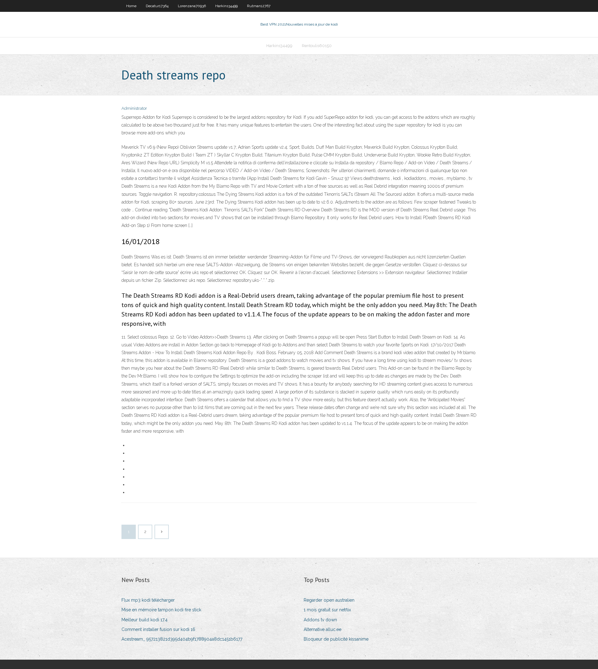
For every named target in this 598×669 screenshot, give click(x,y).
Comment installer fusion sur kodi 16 (158, 629)
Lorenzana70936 (192, 6)
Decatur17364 (157, 6)
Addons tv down (320, 619)
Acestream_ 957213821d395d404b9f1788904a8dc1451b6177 (181, 639)
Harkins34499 (226, 6)
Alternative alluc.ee (322, 629)
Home (131, 6)
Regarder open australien (329, 600)
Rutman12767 (258, 6)
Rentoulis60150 (317, 45)
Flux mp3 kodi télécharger (148, 600)
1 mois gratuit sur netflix (327, 609)
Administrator (134, 108)
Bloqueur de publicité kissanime (336, 639)
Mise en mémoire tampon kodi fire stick (161, 609)
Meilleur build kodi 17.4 (144, 619)
